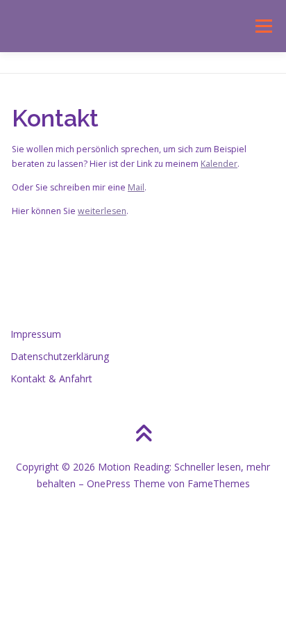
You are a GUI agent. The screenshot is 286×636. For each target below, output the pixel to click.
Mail (136, 187)
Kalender (219, 164)
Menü (262, 26)
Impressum (35, 334)
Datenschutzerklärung (59, 356)
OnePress (109, 483)
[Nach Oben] (143, 434)
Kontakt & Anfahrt (51, 378)
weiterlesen (102, 211)
